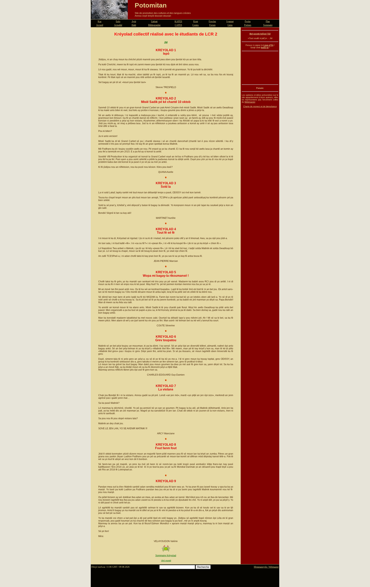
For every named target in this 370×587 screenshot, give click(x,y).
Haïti (134, 25)
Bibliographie (154, 25)
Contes (195, 25)
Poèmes (247, 25)
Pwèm (248, 21)
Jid (165, 42)
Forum (212, 25)
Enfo (118, 21)
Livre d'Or (268, 45)
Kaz (99, 21)
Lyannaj (230, 21)
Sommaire (267, 25)
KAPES (178, 21)
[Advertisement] (260, 67)
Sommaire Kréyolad (165, 555)
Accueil (99, 25)
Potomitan (151, 5)
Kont (195, 21)
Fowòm (212, 21)
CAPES (178, 25)
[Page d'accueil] (109, 17)
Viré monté (166, 560)
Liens (230, 25)
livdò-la (264, 47)
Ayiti (134, 21)
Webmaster (250, 102)
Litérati (154, 21)
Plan (268, 21)
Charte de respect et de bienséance (260, 106)
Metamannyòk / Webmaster (266, 567)
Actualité (118, 25)
